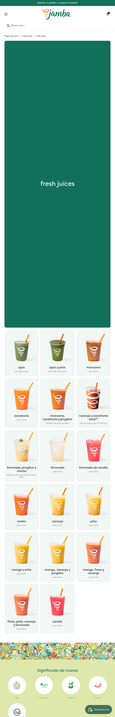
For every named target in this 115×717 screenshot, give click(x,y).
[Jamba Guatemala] (57, 14)
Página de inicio (11, 36)
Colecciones (27, 36)
